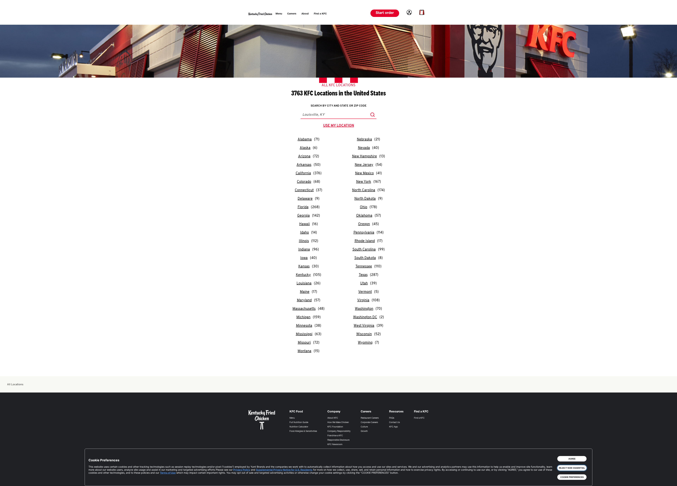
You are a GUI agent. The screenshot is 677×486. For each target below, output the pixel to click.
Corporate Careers (369, 422)
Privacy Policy (241, 469)
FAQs (391, 418)
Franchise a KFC (335, 436)
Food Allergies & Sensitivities (303, 431)
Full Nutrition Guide (298, 422)
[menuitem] (279, 14)
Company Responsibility (338, 431)
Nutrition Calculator (298, 427)
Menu (292, 418)
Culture (364, 427)
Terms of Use (168, 472)
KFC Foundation (335, 427)
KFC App (393, 427)
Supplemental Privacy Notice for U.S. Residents (284, 469)
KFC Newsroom (334, 444)
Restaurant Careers (370, 418)
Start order (385, 13)
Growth (364, 431)
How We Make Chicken (338, 422)
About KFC (332, 418)
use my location (339, 126)
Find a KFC (419, 418)
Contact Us (394, 422)
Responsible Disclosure (338, 440)
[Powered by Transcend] (94, 480)
